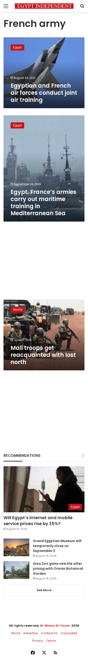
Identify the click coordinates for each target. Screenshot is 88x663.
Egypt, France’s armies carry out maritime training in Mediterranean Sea (43, 202)
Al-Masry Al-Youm (55, 625)
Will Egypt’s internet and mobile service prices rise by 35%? (38, 520)
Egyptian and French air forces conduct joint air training (44, 93)
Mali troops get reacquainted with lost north (43, 355)
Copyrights (69, 633)
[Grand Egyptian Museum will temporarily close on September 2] (16, 547)
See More (44, 590)
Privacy (37, 640)
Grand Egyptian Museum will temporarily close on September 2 (57, 546)
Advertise (30, 633)
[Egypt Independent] (44, 6)
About (15, 633)
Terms (51, 640)
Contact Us (49, 633)
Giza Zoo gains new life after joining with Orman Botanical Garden (58, 568)
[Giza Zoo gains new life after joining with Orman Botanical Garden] (16, 570)
